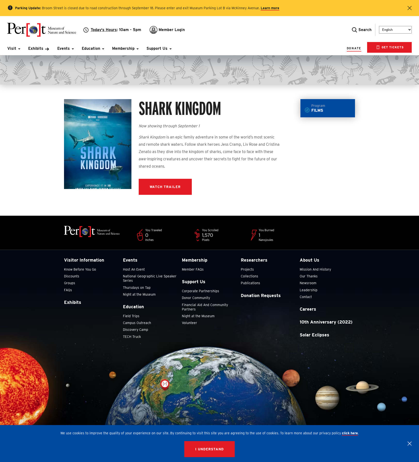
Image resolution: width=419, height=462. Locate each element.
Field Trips (131, 316)
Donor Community (196, 298)
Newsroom (308, 283)
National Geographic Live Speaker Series (150, 278)
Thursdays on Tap (137, 288)
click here (350, 433)
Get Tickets (392, 47)
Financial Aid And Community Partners (205, 307)
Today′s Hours (104, 29)
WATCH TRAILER (165, 187)
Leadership (308, 290)
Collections (249, 276)
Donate (354, 48)
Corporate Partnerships (200, 291)
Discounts (71, 276)
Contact (306, 297)
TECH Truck (132, 337)
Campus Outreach (137, 323)
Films (318, 108)
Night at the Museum (139, 294)
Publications (250, 283)
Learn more (270, 8)
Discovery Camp (135, 330)
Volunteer (189, 323)
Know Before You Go (80, 269)
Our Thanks (309, 276)
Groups (69, 283)
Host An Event (134, 269)
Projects (247, 269)
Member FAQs (193, 269)
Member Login (172, 29)
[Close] (409, 443)
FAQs (68, 290)
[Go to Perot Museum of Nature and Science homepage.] (45, 30)
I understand (209, 449)
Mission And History (315, 269)
